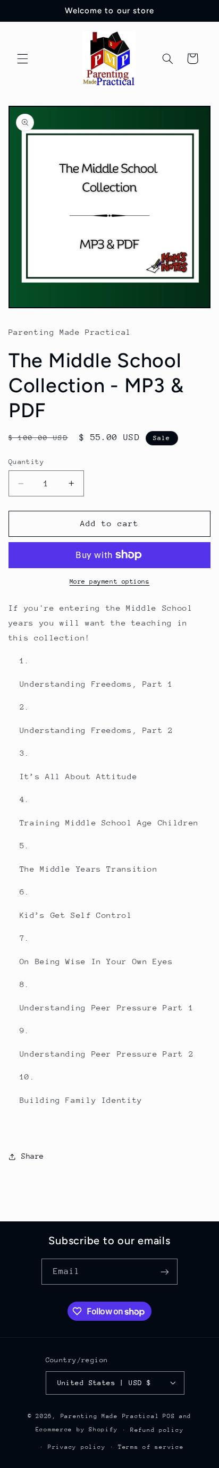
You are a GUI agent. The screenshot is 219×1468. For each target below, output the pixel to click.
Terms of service (151, 1447)
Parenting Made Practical (110, 1416)
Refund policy (157, 1430)
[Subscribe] (165, 1272)
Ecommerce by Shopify (77, 1429)
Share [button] (32, 1156)
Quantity (26, 462)
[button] (22, 58)
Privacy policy (76, 1447)
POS (169, 1416)
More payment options (110, 581)
